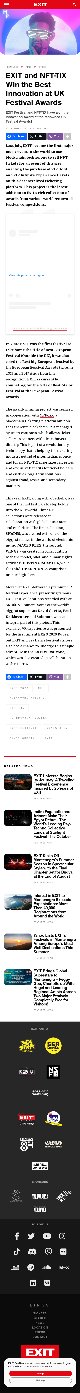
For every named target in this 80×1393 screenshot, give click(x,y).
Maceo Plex (57, 728)
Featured (12, 66)
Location (40, 1327)
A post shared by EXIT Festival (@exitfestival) (40, 328)
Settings (40, 1380)
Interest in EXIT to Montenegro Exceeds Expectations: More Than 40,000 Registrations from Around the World (52, 906)
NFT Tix (17, 708)
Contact (40, 1337)
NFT (41, 688)
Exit (49, 738)
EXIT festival (23, 728)
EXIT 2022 (19, 688)
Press (40, 1332)
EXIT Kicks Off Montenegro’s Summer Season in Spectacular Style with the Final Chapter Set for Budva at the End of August (53, 866)
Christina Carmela (27, 698)
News (28, 66)
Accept (40, 1374)
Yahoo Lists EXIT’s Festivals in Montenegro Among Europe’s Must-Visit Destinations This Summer (54, 944)
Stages (40, 1318)
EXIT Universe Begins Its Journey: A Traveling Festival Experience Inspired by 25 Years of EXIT (53, 784)
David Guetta (22, 738)
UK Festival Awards (28, 718)
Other (42, 66)
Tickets (40, 1313)
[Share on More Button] (67, 136)
